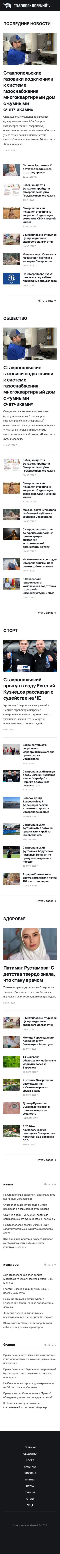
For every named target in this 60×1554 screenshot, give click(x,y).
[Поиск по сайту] (48, 5)
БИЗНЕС (30, 1479)
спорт (10, 630)
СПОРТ (30, 1460)
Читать (48, 1184)
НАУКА (30, 1485)
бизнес (9, 1345)
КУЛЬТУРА (30, 1466)
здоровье (14, 918)
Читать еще (45, 300)
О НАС (30, 1498)
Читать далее (44, 612)
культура (11, 1264)
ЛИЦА (30, 1505)
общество (15, 318)
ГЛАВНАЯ (29, 1447)
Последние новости (27, 23)
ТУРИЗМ (30, 1492)
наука (8, 1184)
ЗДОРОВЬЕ (30, 1473)
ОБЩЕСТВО (30, 1453)
